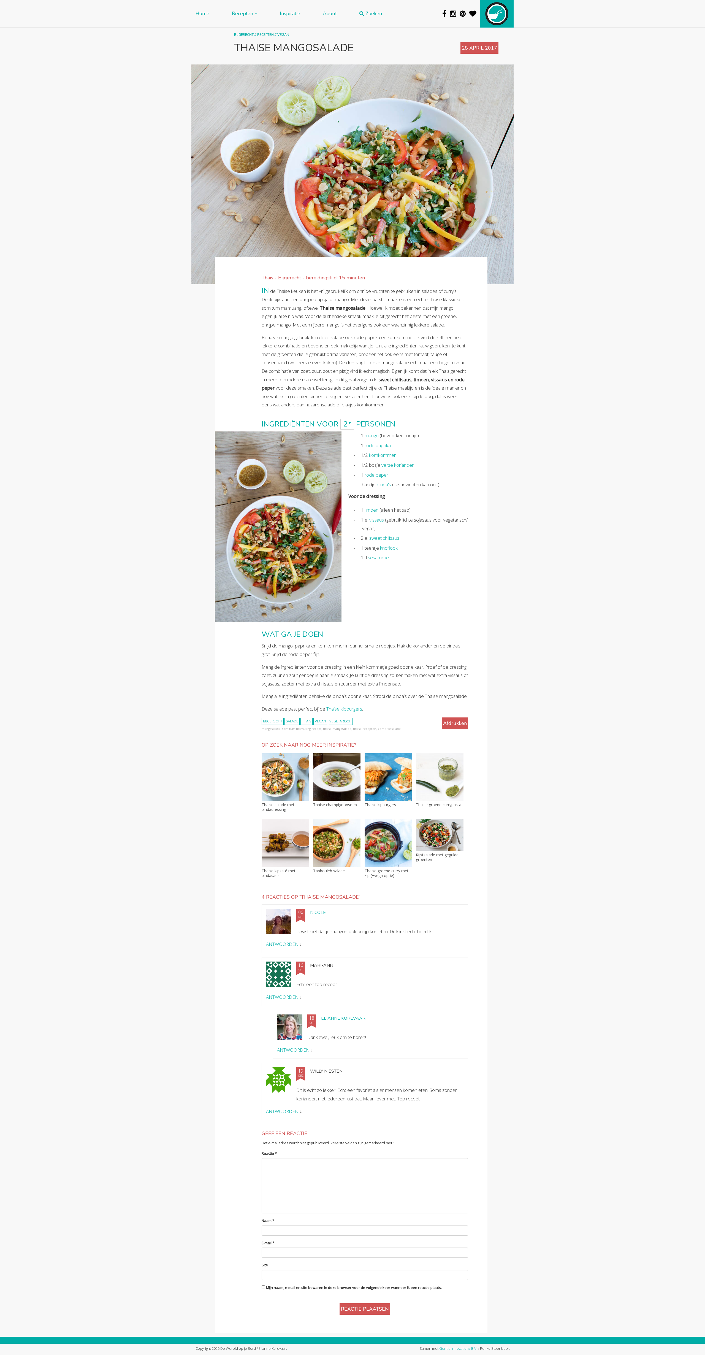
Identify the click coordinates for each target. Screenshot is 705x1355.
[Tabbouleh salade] (337, 843)
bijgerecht (272, 721)
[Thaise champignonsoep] (337, 777)
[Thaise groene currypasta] (439, 777)
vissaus (376, 520)
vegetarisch (340, 721)
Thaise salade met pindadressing (278, 807)
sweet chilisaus (384, 538)
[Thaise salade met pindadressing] (285, 777)
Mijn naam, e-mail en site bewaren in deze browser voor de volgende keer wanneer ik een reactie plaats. (354, 1287)
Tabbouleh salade (329, 871)
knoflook (389, 548)
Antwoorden (282, 944)
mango (372, 435)
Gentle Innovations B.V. (458, 1348)
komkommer (382, 455)
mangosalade (271, 729)
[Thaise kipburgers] (388, 777)
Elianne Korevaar (343, 1018)
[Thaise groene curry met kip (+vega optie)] (388, 843)
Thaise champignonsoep (335, 805)
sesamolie (378, 557)
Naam (268, 1220)
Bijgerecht (244, 34)
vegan (320, 721)
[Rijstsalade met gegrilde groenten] (439, 835)
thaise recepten (364, 729)
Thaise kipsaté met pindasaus (278, 873)
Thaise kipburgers (344, 709)
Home (202, 13)
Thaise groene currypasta (438, 805)
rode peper (376, 475)
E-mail (268, 1242)
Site (265, 1264)
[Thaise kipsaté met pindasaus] (285, 843)
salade (292, 721)
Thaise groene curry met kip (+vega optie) (386, 873)
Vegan (283, 34)
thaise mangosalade (337, 729)
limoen (371, 510)
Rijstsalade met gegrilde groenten (437, 857)
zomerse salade (389, 729)
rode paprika (378, 445)
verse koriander (397, 465)
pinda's (384, 484)
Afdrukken (455, 723)
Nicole (318, 912)
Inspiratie (290, 13)
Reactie (269, 1153)
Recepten (243, 13)
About (330, 13)
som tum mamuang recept (301, 729)
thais (306, 721)
